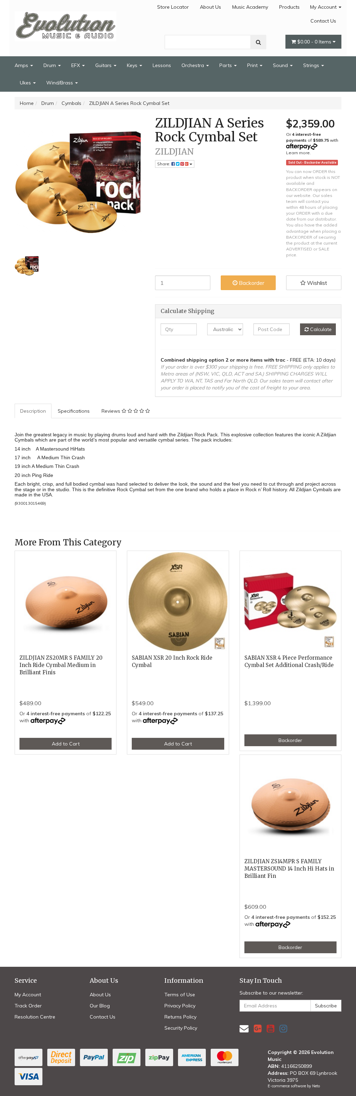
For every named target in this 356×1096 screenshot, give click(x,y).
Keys (133, 65)
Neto (316, 1085)
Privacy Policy (179, 1006)
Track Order (28, 1006)
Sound (281, 65)
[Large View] (27, 265)
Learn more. (298, 152)
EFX (76, 65)
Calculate (320, 329)
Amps (22, 65)
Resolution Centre (35, 1017)
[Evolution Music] (65, 24)
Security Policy (180, 1028)
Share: (164, 163)
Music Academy (250, 7)
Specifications (74, 411)
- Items (315, 42)
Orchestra (193, 65)
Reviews (112, 411)
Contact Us (323, 21)
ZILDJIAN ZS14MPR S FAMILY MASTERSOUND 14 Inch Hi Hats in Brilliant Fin (289, 868)
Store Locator (173, 7)
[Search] (258, 42)
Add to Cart (66, 744)
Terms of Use (179, 994)
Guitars (104, 65)
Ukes (26, 83)
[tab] (33, 411)
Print (253, 65)
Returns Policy (180, 1017)
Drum (50, 65)
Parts (226, 65)
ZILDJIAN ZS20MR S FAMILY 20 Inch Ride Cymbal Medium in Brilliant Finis (61, 665)
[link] (257, 1028)
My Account (324, 7)
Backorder (250, 282)
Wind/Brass (60, 83)
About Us (210, 7)
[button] (313, 282)
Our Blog (100, 1006)
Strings (312, 65)
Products (289, 7)
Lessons (162, 65)
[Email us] (244, 1028)
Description (33, 411)
